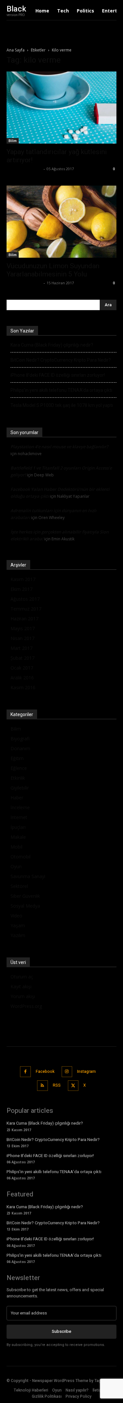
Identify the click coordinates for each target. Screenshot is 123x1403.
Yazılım (17, 935)
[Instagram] (67, 1071)
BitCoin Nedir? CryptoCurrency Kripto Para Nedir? (60, 360)
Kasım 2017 (22, 579)
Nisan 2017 (22, 638)
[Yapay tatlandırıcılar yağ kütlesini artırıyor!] (61, 107)
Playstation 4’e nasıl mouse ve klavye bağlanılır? (59, 447)
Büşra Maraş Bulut (24, 168)
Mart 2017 (21, 648)
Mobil (16, 847)
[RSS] (42, 1085)
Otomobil (20, 856)
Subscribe (61, 1331)
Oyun (16, 866)
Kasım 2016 (22, 687)
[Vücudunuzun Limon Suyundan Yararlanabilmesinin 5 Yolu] (61, 222)
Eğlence (18, 768)
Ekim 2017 (21, 589)
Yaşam (17, 925)
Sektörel (19, 886)
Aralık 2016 (22, 677)
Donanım (20, 748)
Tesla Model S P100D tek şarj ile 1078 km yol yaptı (61, 405)
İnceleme (20, 807)
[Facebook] (25, 1071)
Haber (16, 797)
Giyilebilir (19, 788)
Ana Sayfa (16, 50)
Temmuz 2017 (25, 609)
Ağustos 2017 (25, 599)
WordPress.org (26, 1006)
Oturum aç (21, 976)
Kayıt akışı (20, 986)
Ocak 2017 (21, 668)
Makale (18, 837)
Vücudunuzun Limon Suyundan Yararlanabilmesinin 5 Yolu (53, 270)
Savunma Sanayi (27, 876)
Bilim (13, 140)
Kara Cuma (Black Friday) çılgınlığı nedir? (51, 345)
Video (16, 915)
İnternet (18, 817)
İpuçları (18, 827)
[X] (73, 1085)
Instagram (86, 1071)
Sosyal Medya (25, 906)
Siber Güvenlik (25, 896)
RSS (57, 1085)
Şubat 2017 (22, 658)
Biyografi (20, 738)
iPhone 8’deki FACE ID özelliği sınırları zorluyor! (57, 375)
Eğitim (17, 758)
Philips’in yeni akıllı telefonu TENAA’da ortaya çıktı (61, 390)
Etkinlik (17, 778)
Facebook (45, 1071)
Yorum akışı (22, 996)
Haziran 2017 (24, 618)
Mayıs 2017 (22, 628)
